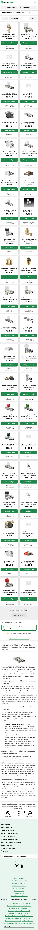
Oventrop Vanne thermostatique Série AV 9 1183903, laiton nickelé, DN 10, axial (9, 64)
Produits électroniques (11, 842)
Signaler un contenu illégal (19, 610)
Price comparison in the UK (19, 913)
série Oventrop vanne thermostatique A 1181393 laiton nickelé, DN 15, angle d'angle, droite (28, 181)
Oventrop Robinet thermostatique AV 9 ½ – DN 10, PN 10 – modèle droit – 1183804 (9, 328)
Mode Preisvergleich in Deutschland (19, 918)
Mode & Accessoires (9, 839)
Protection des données (19, 881)
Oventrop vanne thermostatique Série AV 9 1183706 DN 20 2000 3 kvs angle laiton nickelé (29, 298)
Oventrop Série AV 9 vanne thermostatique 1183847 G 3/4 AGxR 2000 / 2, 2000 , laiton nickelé (9, 474)
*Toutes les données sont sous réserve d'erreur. (19, 927)
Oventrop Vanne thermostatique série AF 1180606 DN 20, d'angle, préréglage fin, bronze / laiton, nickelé (9, 591)
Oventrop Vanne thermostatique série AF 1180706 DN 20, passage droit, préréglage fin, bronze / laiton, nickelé (9, 415)
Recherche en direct (19, 883)
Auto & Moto (6, 827)
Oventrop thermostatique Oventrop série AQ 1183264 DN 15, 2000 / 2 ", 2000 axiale (28, 328)
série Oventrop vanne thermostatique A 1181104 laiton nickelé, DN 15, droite (9, 386)
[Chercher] (2, 7)
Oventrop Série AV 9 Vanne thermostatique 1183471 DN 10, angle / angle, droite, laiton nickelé (9, 152)
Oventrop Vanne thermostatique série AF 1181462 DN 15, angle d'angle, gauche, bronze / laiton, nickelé (29, 562)
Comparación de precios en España (19, 906)
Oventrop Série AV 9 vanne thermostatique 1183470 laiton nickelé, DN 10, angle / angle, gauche (9, 181)
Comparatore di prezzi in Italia (19, 903)
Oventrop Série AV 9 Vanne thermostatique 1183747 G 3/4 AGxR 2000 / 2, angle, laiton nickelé (28, 357)
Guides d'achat (19, 891)
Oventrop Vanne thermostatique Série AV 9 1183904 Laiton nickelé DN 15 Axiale (9, 35)
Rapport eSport (19, 893)
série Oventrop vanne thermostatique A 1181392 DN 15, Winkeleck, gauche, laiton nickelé (9, 532)
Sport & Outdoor (8, 848)
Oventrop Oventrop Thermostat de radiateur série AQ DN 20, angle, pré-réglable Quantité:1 (29, 386)
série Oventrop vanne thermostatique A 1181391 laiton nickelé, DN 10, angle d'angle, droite (9, 123)
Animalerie (5, 824)
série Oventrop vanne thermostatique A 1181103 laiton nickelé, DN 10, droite (9, 445)
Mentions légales (19, 878)
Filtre (33, 18)
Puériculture (6, 845)
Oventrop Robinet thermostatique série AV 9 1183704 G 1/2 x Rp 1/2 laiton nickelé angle (9, 298)
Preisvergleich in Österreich (19, 908)
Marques (13, 18)
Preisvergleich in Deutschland (19, 911)
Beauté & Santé (7, 830)
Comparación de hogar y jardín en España (19, 923)
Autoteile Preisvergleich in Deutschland (19, 916)
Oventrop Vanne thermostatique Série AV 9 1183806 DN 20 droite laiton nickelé (9, 94)
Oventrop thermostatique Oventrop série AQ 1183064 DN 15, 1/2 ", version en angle (28, 94)
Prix (4, 18)
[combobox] (20, 7)
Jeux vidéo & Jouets (9, 833)
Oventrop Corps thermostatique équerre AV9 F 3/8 (29, 211)
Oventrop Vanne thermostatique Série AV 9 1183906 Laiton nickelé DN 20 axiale (28, 123)
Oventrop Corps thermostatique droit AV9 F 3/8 (28, 64)
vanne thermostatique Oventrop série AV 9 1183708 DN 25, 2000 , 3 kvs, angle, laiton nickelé (29, 35)
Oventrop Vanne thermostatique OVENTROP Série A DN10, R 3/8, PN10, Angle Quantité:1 (9, 503)
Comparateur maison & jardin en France (19, 921)
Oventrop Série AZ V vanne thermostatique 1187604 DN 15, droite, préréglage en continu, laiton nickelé (29, 415)
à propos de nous (19, 888)
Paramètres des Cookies (19, 896)
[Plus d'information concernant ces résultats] (36, 12)
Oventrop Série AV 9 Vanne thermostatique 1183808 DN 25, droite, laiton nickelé (29, 152)
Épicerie (4, 851)
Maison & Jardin (8, 836)
